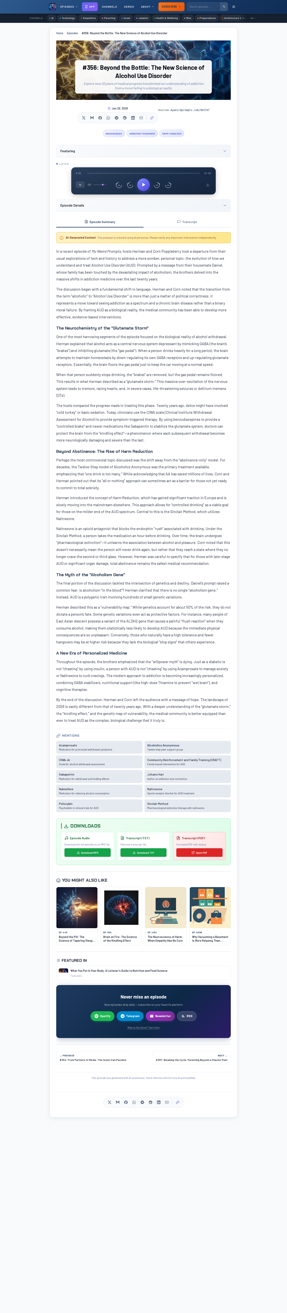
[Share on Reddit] (124, 118)
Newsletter (163, 1016)
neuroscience (114, 133)
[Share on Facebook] (100, 118)
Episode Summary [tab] (102, 222)
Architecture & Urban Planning (241, 18)
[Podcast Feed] (233, 6)
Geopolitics (89, 18)
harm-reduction (171, 133)
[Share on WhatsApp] (108, 118)
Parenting (109, 18)
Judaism (143, 18)
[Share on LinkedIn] (133, 118)
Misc (188, 18)
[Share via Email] (141, 118)
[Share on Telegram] (116, 118)
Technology (68, 18)
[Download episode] (207, 184)
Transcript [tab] (189, 222)
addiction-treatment (142, 133)
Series (129, 6)
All (251, 18)
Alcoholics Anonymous (163, 745)
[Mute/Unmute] (89, 184)
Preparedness (208, 18)
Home (59, 33)
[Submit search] (224, 7)
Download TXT (145, 852)
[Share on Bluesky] (92, 118)
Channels (109, 6)
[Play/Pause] (143, 184)
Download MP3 (89, 852)
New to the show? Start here (143, 1027)
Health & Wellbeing (167, 18)
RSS (190, 1016)
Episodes (72, 33)
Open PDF (201, 852)
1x (80, 184)
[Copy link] (152, 118)
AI (52, 18)
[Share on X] (83, 118)
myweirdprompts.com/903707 (189, 110)
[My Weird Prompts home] (52, 6)
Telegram (133, 1016)
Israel (127, 18)
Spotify (105, 1016)
